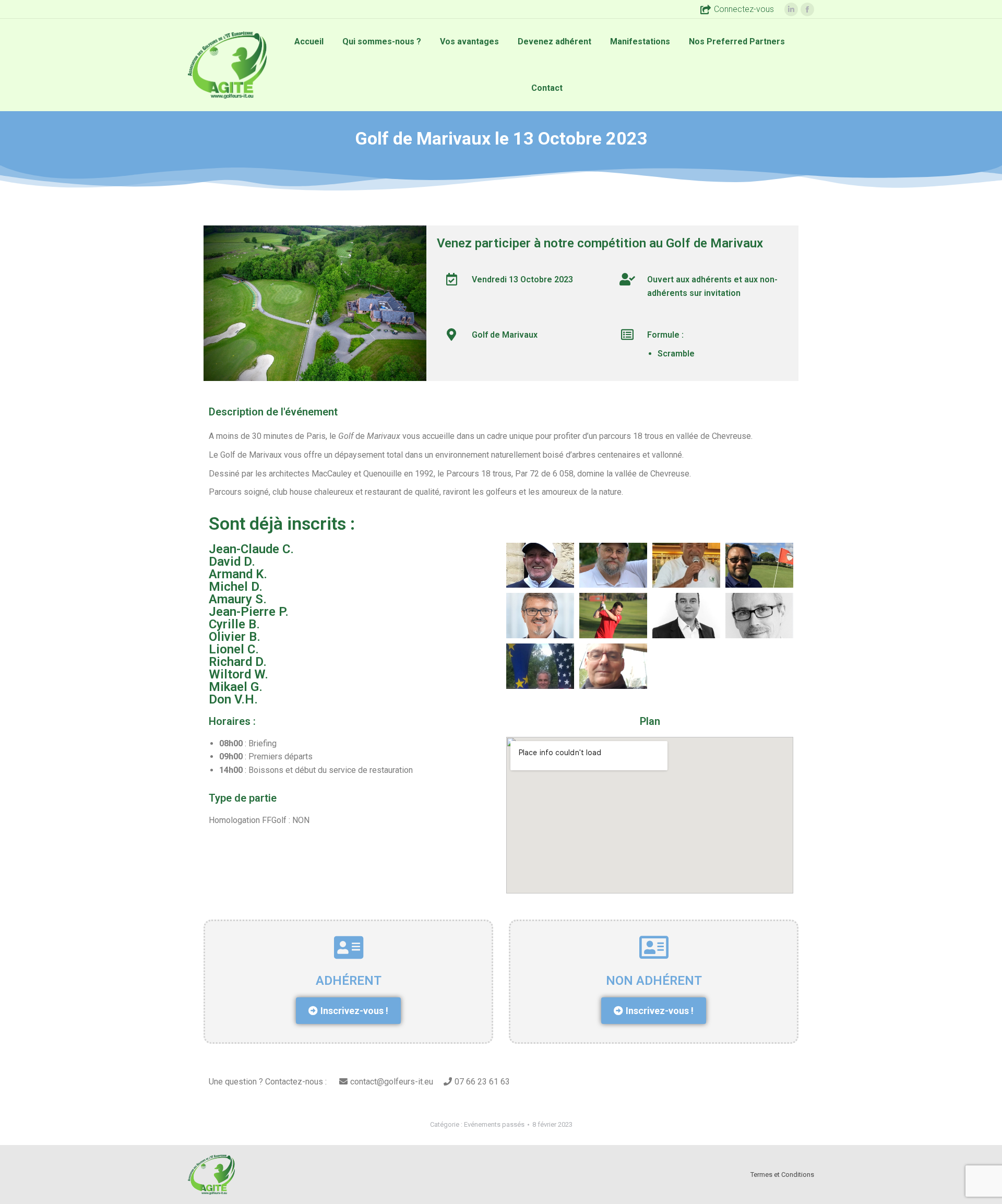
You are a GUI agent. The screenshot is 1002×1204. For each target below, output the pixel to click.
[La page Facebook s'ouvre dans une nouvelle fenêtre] (807, 9)
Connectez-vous (744, 9)
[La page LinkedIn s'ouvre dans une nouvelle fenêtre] (791, 9)
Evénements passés (494, 1124)
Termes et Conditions (782, 1174)
